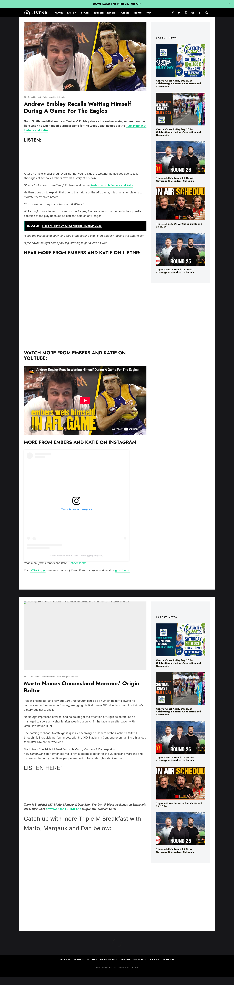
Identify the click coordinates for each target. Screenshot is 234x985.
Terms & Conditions (85, 959)
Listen (71, 12)
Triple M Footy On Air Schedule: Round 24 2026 (179, 225)
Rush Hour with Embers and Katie (111, 185)
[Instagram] (186, 12)
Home (59, 12)
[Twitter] (179, 12)
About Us (65, 959)
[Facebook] (173, 12)
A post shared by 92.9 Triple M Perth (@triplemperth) (76, 555)
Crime (125, 12)
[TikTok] (199, 12)
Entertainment (105, 12)
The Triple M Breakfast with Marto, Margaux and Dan (53, 677)
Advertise (168, 959)
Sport (85, 12)
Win (149, 12)
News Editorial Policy (133, 959)
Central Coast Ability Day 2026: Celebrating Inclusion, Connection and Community (178, 83)
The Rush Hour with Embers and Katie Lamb (44, 97)
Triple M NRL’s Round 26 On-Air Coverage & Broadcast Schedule (175, 179)
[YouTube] (192, 12)
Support (154, 959)
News (138, 12)
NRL (26, 677)
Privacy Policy (108, 959)
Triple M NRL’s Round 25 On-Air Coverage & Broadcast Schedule (175, 271)
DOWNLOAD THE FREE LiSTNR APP (117, 4)
